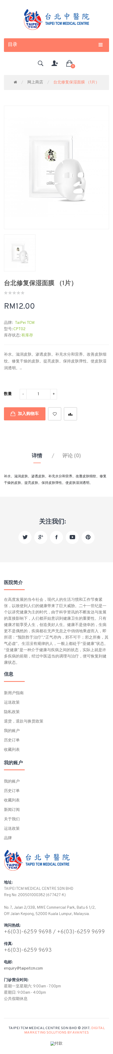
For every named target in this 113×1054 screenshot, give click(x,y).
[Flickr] (88, 537)
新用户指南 (14, 693)
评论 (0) (71, 456)
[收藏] (54, 413)
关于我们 (12, 819)
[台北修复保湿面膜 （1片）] (19, 252)
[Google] (40, 537)
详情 (37, 456)
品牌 (8, 838)
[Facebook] (56, 537)
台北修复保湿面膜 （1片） (76, 82)
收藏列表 (12, 749)
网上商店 (35, 82)
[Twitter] (25, 537)
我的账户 (12, 731)
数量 (8, 394)
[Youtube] (72, 537)
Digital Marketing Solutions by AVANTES (64, 1030)
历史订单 (12, 740)
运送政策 (12, 702)
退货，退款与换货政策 (23, 721)
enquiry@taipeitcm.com (23, 968)
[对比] (70, 413)
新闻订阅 (12, 809)
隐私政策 (12, 712)
